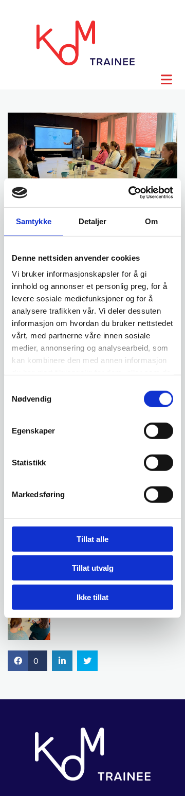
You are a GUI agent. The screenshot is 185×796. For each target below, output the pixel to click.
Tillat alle (92, 538)
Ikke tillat (92, 596)
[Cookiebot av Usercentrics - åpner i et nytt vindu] (130, 193)
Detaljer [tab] (93, 220)
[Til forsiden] (85, 43)
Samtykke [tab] (33, 220)
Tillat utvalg (93, 568)
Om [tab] (151, 220)
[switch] (158, 430)
